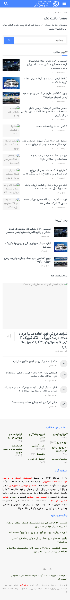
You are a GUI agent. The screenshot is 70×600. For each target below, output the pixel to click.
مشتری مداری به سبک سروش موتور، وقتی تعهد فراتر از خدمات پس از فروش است (44, 142)
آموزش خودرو (60, 434)
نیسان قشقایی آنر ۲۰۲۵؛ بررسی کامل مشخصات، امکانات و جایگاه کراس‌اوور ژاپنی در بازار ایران (44, 111)
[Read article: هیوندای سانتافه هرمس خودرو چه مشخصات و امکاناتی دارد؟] (11, 160)
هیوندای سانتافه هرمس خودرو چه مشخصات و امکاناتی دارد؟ (49, 157)
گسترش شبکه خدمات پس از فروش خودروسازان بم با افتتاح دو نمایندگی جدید (45, 172)
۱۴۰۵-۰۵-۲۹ (61, 72)
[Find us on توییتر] (50, 569)
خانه (65, 12)
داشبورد (41, 454)
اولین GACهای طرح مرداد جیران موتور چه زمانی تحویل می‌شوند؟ (45, 95)
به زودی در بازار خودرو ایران (59, 449)
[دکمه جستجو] (6, 3)
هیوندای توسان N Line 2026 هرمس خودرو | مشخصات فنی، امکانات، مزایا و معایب (31, 374)
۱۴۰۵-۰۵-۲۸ (61, 120)
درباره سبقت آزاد (48, 575)
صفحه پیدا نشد (53, 12)
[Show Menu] (64, 3)
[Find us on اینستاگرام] (63, 569)
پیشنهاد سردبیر (59, 459)
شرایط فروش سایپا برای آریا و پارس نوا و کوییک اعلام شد (45, 80)
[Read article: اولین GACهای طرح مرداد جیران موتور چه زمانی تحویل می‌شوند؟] (11, 98)
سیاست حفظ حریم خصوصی (24, 575)
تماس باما (62, 579)
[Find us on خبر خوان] (44, 569)
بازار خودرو (62, 442)
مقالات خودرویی (50, 481)
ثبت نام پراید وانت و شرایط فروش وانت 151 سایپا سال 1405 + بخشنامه (46, 187)
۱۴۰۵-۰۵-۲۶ (61, 193)
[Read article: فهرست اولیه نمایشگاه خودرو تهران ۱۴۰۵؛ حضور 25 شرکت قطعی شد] (11, 204)
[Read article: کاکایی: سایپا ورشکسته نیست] (11, 130)
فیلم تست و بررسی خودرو (15, 436)
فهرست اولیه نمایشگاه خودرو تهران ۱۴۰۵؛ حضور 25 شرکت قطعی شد (45, 201)
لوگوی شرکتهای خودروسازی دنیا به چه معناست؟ (34, 402)
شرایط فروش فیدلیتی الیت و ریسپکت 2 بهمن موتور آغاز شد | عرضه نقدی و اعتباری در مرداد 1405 (30, 389)
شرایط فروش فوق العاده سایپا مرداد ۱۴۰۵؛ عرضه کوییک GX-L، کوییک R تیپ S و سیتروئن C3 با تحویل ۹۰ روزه (43, 340)
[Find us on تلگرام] (59, 569)
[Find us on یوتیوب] (66, 569)
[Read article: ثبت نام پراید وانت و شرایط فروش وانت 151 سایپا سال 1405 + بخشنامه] (11, 189)
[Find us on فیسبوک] (55, 569)
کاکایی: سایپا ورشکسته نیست (51, 126)
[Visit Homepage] (47, 3)
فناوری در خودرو (36, 459)
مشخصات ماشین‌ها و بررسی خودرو (12, 449)
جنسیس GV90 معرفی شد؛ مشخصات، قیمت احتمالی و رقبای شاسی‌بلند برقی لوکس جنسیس (47, 64)
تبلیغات (62, 575)
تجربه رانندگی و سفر (37, 436)
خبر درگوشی (38, 445)
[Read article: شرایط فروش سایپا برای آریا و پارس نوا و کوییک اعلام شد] (11, 83)
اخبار (15, 497)
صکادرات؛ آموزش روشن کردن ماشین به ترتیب (35, 361)
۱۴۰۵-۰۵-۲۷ (61, 163)
